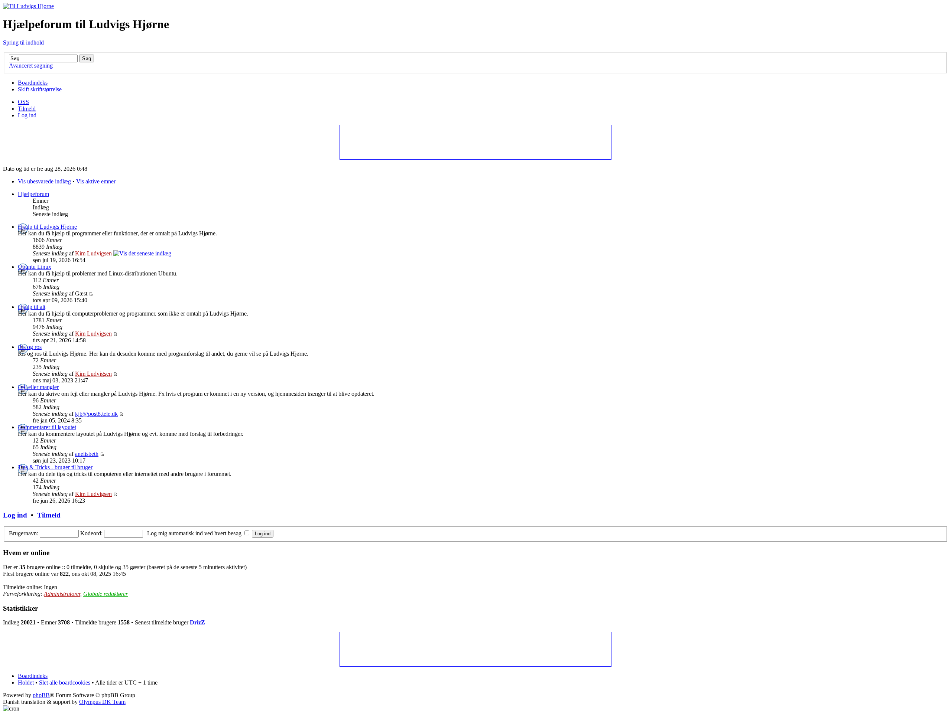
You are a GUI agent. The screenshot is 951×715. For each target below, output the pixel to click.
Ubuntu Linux (34, 267)
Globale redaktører (105, 594)
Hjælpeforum (33, 194)
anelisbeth (86, 454)
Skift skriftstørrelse (40, 89)
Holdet (26, 682)
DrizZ (197, 622)
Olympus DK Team (102, 702)
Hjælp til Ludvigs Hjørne (47, 226)
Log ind (27, 115)
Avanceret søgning (31, 65)
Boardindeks (33, 82)
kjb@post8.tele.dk (96, 414)
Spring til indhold (23, 42)
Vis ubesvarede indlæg (44, 181)
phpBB (41, 695)
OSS (23, 102)
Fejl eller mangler (38, 387)
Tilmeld (27, 108)
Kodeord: (91, 533)
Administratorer (62, 594)
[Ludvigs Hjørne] (28, 6)
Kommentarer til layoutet (47, 427)
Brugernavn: (23, 533)
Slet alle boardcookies (64, 682)
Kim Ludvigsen (93, 253)
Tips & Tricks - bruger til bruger (55, 467)
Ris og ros (30, 347)
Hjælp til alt (31, 307)
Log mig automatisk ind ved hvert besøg (195, 533)
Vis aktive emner (96, 181)
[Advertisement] (475, 142)
